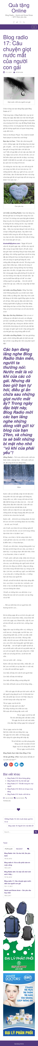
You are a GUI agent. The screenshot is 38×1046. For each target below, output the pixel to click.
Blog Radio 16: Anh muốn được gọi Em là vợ (19, 820)
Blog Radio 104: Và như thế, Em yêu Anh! (17, 854)
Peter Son (19, 72)
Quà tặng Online (19, 7)
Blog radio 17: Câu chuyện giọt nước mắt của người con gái (17, 882)
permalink (7, 801)
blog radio (20, 798)
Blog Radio (10, 798)
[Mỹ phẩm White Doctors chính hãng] (19, 1004)
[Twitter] (17, 22)
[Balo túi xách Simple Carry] (19, 935)
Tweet (5, 843)
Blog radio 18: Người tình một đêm (20, 826)
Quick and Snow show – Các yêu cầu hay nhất (17, 891)
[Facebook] (14, 22)
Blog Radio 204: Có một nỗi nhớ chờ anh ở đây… (17, 873)
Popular (8, 849)
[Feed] (24, 22)
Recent (19, 849)
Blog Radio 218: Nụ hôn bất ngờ (18, 781)
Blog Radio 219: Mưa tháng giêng (18, 778)
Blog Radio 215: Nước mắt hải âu (18, 794)
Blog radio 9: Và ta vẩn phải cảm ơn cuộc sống (17, 863)
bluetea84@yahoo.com (11, 243)
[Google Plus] (20, 22)
